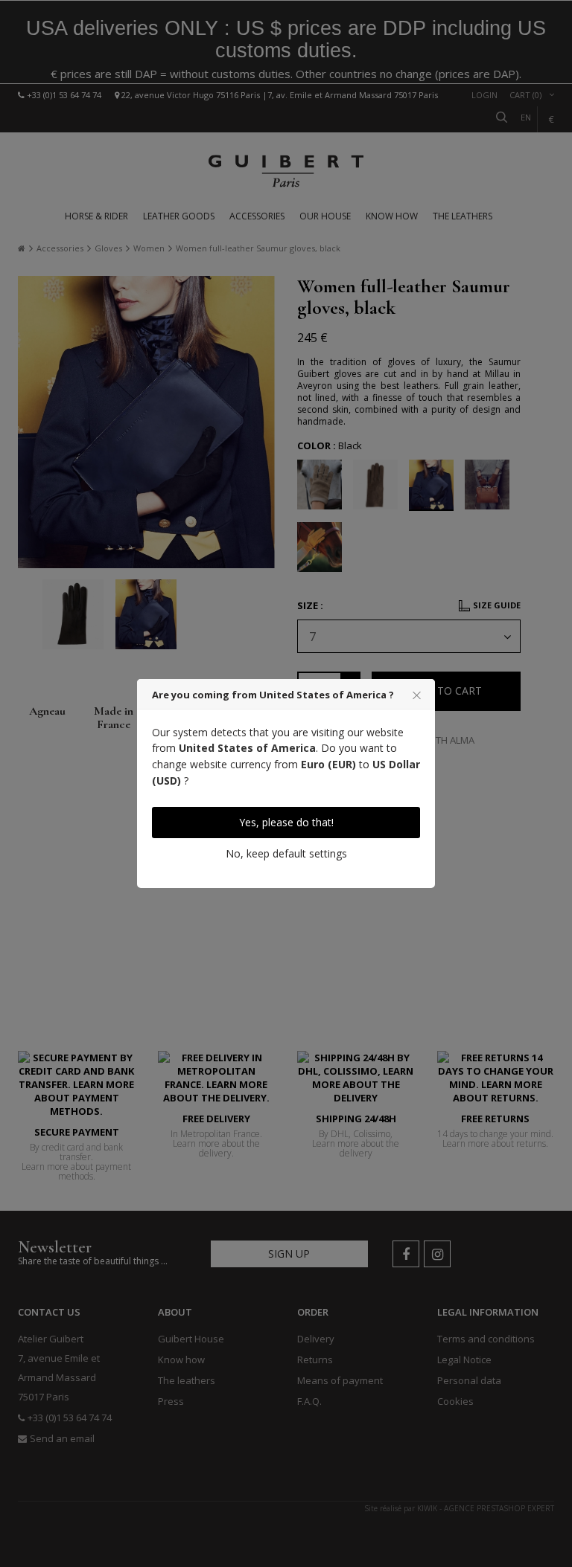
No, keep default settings (286, 853)
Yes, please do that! (286, 822)
